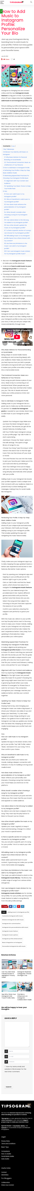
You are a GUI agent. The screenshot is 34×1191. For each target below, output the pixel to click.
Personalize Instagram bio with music (13, 946)
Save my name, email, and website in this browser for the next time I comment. (15, 1069)
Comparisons (5, 1151)
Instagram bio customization (11, 923)
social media (17, 355)
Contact (4, 1172)
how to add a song (18, 126)
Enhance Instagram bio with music (13, 920)
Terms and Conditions (8, 1143)
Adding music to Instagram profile (18, 912)
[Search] (31, 2)
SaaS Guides (5, 1159)
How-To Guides (6, 1154)
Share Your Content (7, 1185)
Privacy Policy (5, 1141)
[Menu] (2, 2)
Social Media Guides (7, 1156)
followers (28, 365)
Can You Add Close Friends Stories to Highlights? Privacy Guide (8, 974)
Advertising (4, 1175)
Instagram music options (10, 935)
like (2, 492)
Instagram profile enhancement (12, 938)
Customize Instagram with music (12, 916)
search (14, 451)
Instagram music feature (10, 931)
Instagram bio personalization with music (15, 927)
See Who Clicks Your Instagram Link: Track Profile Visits (9, 996)
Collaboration (5, 1182)
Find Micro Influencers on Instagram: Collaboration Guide (24, 997)
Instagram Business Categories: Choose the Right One (24, 973)
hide (13, 146)
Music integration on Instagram (12, 942)
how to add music (22, 719)
